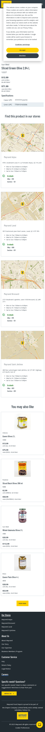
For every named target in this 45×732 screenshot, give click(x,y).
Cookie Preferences (22, 728)
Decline (22, 56)
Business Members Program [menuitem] (12, 651)
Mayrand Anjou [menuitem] (7, 619)
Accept (23, 50)
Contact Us (8, 693)
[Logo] (22, 715)
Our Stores (6, 615)
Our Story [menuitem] (5, 644)
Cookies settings (22, 45)
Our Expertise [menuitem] (7, 648)
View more (22, 603)
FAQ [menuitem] (3, 661)
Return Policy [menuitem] (6, 665)
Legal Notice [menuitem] (6, 669)
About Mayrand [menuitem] (7, 640)
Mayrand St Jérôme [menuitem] (8, 630)
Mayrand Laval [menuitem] (7, 627)
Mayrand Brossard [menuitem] (8, 623)
